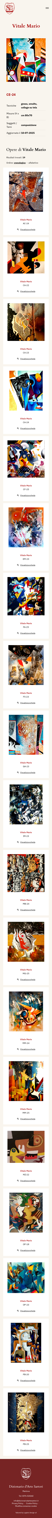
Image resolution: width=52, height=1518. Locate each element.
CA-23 (26, 352)
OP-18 (26, 1244)
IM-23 (26, 836)
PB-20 (26, 1374)
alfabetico (33, 162)
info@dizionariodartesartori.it (26, 1501)
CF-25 (26, 489)
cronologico (20, 162)
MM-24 (26, 1043)
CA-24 (26, 422)
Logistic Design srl (30, 1513)
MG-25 (26, 973)
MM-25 (26, 1112)
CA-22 (26, 285)
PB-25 (26, 1444)
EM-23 (26, 559)
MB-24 (26, 903)
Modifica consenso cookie (26, 1506)
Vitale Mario (26, 26)
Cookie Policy (31, 1503)
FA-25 (26, 627)
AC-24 (26, 223)
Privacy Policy (17, 1503)
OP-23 (26, 1304)
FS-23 (26, 696)
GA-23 (26, 766)
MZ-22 (26, 1174)
